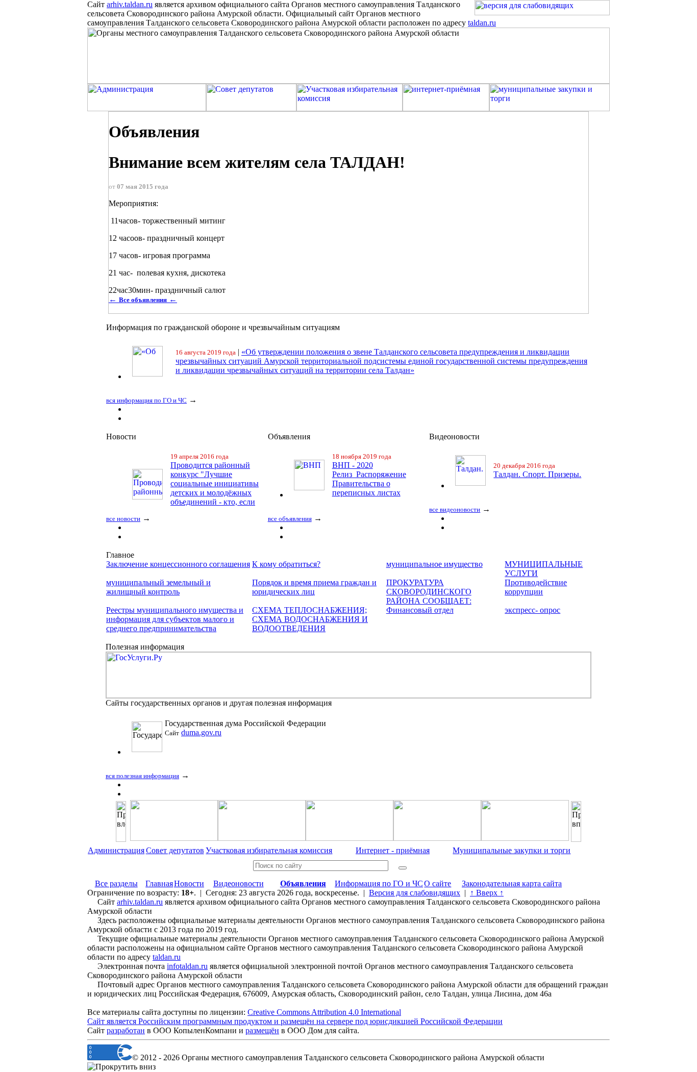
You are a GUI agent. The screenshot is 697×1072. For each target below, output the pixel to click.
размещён (262, 1030)
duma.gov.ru (201, 732)
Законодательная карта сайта (512, 883)
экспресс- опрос (532, 610)
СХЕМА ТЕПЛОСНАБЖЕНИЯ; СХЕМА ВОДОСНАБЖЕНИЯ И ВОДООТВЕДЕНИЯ (310, 619)
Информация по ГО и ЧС (379, 883)
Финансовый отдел (420, 610)
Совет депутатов (175, 850)
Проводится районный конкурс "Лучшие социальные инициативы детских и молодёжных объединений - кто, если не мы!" (214, 488)
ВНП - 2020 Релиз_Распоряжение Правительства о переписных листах (369, 479)
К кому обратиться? (286, 564)
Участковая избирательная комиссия (269, 850)
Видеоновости (238, 883)
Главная (159, 883)
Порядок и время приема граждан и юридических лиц (314, 587)
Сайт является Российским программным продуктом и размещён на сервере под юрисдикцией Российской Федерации (295, 1021)
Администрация (116, 850)
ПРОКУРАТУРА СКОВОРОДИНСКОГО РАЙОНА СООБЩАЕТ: (428, 591)
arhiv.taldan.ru (130, 4)
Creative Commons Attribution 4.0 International (324, 1012)
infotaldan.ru (187, 966)
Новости (189, 883)
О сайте (437, 883)
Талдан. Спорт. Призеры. (537, 474)
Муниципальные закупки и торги (511, 850)
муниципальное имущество (434, 564)
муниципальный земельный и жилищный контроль (158, 587)
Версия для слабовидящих (414, 892)
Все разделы (116, 883)
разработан (126, 1030)
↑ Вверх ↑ (487, 892)
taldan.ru (482, 22)
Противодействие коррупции (536, 587)
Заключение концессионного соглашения (178, 564)
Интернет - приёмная (393, 850)
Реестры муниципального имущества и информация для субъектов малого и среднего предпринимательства (174, 619)
